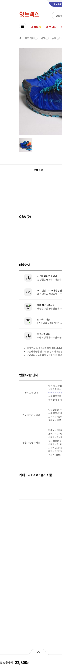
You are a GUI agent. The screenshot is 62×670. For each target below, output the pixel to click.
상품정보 (38, 170)
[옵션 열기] (38, 652)
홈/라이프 (29, 38)
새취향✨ (36, 27)
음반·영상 (51, 27)
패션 (43, 38)
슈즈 (54, 38)
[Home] (20, 38)
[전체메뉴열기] (22, 26)
